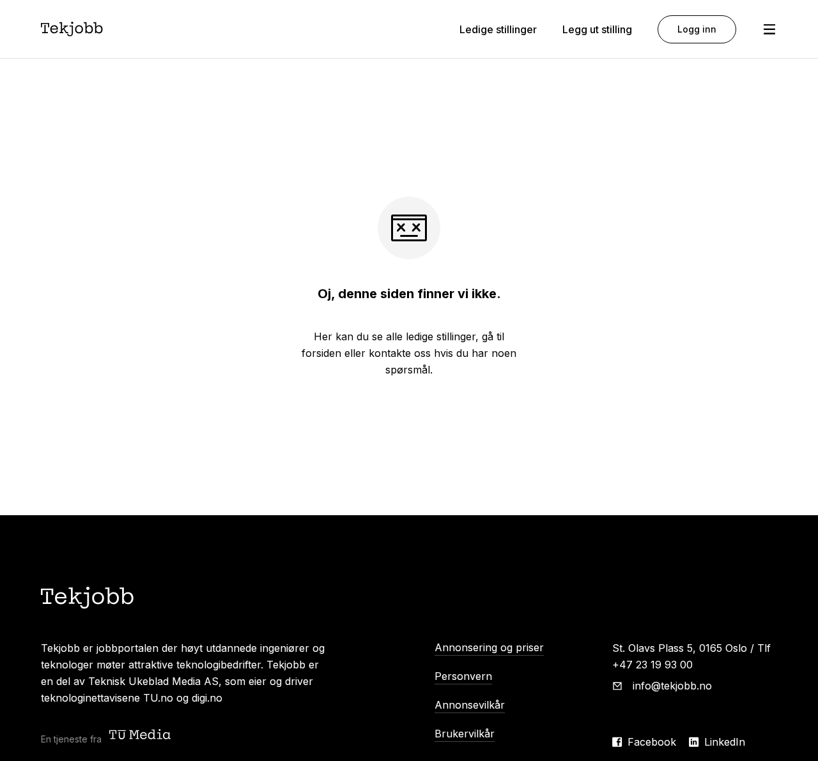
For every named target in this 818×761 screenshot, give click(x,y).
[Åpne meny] (769, 29)
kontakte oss (400, 353)
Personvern (463, 676)
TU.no (158, 697)
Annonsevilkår (470, 704)
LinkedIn (724, 741)
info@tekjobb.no (672, 685)
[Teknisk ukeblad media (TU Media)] (141, 735)
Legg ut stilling (597, 29)
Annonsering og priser (489, 647)
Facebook (652, 741)
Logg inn (696, 29)
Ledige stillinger (498, 29)
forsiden (321, 353)
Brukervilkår (465, 733)
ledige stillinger (440, 336)
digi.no (207, 697)
